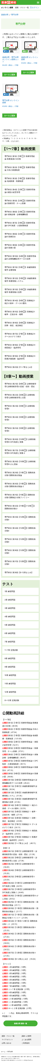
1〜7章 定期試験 (11, 650)
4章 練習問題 (10, 616)
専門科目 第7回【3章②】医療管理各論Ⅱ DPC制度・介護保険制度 (20, 224)
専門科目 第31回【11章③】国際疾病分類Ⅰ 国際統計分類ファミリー (20, 496)
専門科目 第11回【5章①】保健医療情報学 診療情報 (20, 268)
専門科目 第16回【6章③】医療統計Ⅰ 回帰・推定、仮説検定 (20, 324)
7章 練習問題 (10, 642)
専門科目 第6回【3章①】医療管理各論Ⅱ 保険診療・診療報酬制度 (20, 213)
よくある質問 (26, 1039)
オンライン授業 (7, 7)
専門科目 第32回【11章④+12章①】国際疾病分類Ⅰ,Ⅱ (20, 507)
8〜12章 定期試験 (12, 700)
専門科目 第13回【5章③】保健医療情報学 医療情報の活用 (20, 290)
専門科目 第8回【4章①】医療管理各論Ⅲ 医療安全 (20, 235)
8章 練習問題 (10, 658)
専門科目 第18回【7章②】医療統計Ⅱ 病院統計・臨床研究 (20, 346)
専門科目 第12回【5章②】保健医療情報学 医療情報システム (20, 279)
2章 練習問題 (10, 600)
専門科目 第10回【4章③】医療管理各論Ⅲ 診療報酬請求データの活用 (20, 257)
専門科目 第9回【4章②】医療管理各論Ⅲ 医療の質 (20, 246)
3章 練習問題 (10, 608)
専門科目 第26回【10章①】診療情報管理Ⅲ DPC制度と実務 (20, 440)
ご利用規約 (26, 1043)
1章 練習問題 (10, 591)
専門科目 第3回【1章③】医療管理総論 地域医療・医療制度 (20, 179)
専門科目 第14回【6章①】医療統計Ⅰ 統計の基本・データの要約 (20, 301)
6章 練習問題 (10, 633)
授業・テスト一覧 (22, 7)
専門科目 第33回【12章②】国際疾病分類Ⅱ (20, 518)
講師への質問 (26, 1036)
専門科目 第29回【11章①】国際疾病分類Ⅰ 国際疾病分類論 (20, 473)
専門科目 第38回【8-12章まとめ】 (19, 572)
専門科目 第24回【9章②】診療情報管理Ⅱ (20, 418)
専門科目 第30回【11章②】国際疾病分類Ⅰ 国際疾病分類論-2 (20, 485)
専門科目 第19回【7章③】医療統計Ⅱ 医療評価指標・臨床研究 (20, 357)
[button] (38, 2)
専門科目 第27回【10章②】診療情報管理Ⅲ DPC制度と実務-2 (20, 451)
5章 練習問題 (10, 625)
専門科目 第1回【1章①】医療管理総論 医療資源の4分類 (20, 157)
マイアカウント (7, 1039)
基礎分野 (4, 14)
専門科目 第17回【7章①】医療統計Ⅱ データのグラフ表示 (20, 335)
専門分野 (14, 14)
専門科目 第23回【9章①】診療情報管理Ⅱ (20, 407)
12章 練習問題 (10, 692)
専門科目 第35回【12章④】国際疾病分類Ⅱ (20, 540)
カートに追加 (9, 74)
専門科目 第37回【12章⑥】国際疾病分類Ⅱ (20, 562)
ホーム (3, 1052)
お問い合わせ (6, 1043)
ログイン (35, 7)
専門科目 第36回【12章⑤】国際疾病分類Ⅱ (20, 551)
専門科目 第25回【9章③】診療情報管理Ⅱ (20, 429)
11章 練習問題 (10, 683)
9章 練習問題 (10, 667)
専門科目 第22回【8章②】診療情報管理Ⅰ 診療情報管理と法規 (20, 396)
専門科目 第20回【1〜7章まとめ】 (19, 367)
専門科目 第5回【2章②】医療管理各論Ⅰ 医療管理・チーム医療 (20, 201)
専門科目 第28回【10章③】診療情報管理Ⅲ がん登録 (20, 462)
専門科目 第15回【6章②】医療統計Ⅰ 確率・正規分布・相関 (20, 312)
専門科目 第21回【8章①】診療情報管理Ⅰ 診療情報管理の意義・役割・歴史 (20, 385)
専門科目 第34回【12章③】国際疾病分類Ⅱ (20, 529)
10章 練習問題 (10, 675)
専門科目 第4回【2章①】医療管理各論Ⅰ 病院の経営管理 (20, 190)
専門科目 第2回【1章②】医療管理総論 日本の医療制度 (20, 168)
